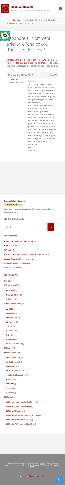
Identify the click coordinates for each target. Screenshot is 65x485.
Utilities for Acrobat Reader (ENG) (18, 420)
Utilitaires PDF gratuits (14, 411)
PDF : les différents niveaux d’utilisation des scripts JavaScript (27, 254)
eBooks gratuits (12, 317)
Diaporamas (10, 313)
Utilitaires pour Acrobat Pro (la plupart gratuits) (23, 415)
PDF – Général (39, 59)
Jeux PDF (9, 326)
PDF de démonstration (12, 303)
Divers (6, 281)
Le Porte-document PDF (12, 267)
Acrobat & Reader (12, 362)
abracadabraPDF (14, 59)
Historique (10, 290)
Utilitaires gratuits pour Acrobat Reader (21, 402)
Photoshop (10, 384)
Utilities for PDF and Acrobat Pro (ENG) (20, 424)
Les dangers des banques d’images (17, 263)
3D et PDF (9, 309)
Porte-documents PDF (14, 343)
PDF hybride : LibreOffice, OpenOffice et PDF (20, 241)
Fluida (31, 476)
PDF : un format (10, 285)
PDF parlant (10, 339)
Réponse (16, 20)
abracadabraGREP (13, 358)
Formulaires (10, 322)
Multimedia (10, 330)
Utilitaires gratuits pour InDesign (18, 406)
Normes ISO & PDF (12, 295)
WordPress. (42, 476)
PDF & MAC (10, 379)
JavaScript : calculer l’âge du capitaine (18, 259)
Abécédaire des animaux (13, 250)
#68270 (53, 75)
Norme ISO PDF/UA (11, 246)
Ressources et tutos (11, 352)
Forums (28, 59)
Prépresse (9, 388)
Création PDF (11, 366)
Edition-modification (14, 371)
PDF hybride (10, 299)
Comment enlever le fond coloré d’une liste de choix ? (31, 61)
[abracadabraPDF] (5, 8)
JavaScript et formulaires (15, 375)
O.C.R (8, 335)
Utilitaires (8, 397)
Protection (10, 392)
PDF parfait (8, 348)
